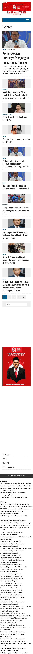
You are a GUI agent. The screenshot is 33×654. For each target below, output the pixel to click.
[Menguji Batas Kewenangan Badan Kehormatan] (16, 133)
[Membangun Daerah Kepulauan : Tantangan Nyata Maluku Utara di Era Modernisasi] (16, 227)
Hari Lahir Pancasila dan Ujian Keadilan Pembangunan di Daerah (15, 187)
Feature (4, 89)
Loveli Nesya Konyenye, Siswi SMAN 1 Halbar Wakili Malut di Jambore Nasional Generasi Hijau (15, 95)
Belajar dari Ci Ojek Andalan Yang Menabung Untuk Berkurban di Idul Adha (16, 210)
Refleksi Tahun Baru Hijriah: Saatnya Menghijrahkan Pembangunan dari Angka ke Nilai (15, 163)
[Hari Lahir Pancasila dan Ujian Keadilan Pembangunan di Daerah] (16, 180)
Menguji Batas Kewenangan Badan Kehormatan (16, 140)
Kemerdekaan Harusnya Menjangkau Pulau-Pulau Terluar (16, 58)
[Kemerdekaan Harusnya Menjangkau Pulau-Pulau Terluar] (16, 47)
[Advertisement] (16, 326)
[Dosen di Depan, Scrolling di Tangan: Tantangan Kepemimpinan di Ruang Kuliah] (16, 251)
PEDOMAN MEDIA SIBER (8, 467)
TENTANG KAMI (6, 455)
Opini (4, 49)
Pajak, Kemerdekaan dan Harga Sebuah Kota (14, 118)
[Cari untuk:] (16, 304)
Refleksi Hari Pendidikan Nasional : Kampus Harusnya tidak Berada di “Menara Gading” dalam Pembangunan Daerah (16, 286)
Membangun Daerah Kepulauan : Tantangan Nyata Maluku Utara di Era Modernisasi (15, 235)
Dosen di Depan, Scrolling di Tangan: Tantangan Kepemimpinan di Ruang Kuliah (15, 259)
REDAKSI (4, 459)
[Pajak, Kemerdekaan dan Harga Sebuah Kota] (16, 111)
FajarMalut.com (21, 476)
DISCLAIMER (5, 463)
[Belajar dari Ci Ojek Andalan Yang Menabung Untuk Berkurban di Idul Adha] (16, 202)
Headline (5, 114)
